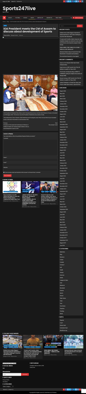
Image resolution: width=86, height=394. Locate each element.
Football (17, 17)
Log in (61, 322)
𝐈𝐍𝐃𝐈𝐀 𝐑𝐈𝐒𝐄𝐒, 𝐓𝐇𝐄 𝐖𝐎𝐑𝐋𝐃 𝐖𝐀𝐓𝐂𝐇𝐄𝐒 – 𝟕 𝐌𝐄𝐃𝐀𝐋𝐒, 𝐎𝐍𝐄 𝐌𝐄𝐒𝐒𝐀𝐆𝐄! (51, 352)
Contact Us (19, 1)
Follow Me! (32, 367)
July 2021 (62, 196)
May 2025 (62, 119)
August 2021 (63, 194)
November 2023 (64, 145)
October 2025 (63, 111)
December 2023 (64, 142)
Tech (61, 303)
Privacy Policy (6, 379)
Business (62, 257)
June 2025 (62, 116)
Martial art (40, 17)
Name (5, 157)
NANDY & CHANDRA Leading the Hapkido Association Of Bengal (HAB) (71, 73)
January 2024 (63, 140)
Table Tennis (58, 17)
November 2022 (64, 168)
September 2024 (64, 127)
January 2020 (63, 230)
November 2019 (64, 235)
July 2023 (62, 152)
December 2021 (64, 183)
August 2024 (63, 129)
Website (5, 167)
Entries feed (63, 325)
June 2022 (62, 181)
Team (61, 301)
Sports (61, 293)
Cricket (10, 17)
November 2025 (64, 109)
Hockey (25, 17)
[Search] (71, 18)
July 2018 (62, 245)
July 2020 (62, 214)
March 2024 (63, 134)
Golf (61, 267)
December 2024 (64, 124)
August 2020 (63, 212)
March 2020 (63, 224)
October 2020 (63, 206)
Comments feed (64, 328)
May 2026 (62, 93)
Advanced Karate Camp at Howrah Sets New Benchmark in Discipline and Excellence (73, 352)
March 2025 (63, 122)
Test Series (62, 306)
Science (62, 290)
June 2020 (62, 217)
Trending (15, 191)
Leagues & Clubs (64, 280)
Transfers (62, 308)
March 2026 (63, 98)
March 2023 (63, 160)
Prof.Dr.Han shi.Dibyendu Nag (67, 71)
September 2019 (64, 240)
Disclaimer (5, 381)
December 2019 (64, 232)
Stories (9, 191)
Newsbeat (62, 288)
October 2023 (63, 147)
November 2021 (64, 186)
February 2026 (63, 101)
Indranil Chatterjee (64, 82)
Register (62, 320)
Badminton (49, 17)
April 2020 (62, 222)
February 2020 (63, 227)
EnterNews (47, 392)
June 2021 (62, 199)
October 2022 (63, 170)
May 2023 (62, 158)
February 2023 (63, 163)
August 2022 (63, 176)
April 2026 (62, 96)
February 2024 (63, 137)
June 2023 (62, 155)
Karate (32, 17)
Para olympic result (53, 123)
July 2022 (62, 178)
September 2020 (64, 209)
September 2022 (64, 173)
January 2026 (63, 103)
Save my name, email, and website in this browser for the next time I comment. (23, 172)
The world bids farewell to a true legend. (69, 56)
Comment (5, 138)
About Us (13, 1)
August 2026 (63, 91)
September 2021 (64, 191)
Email (5, 162)
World (61, 313)
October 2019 (63, 237)
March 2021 (63, 204)
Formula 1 (62, 264)
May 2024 (62, 132)
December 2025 (64, 106)
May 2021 (62, 201)
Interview (62, 275)
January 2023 (63, 165)
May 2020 (62, 219)
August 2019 (63, 243)
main (32, 189)
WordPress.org (63, 330)
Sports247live (19, 8)
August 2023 (63, 150)
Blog (5, 25)
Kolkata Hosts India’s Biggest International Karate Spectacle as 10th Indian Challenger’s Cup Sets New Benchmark (70, 34)
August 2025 (63, 114)
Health (61, 270)
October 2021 (63, 188)
